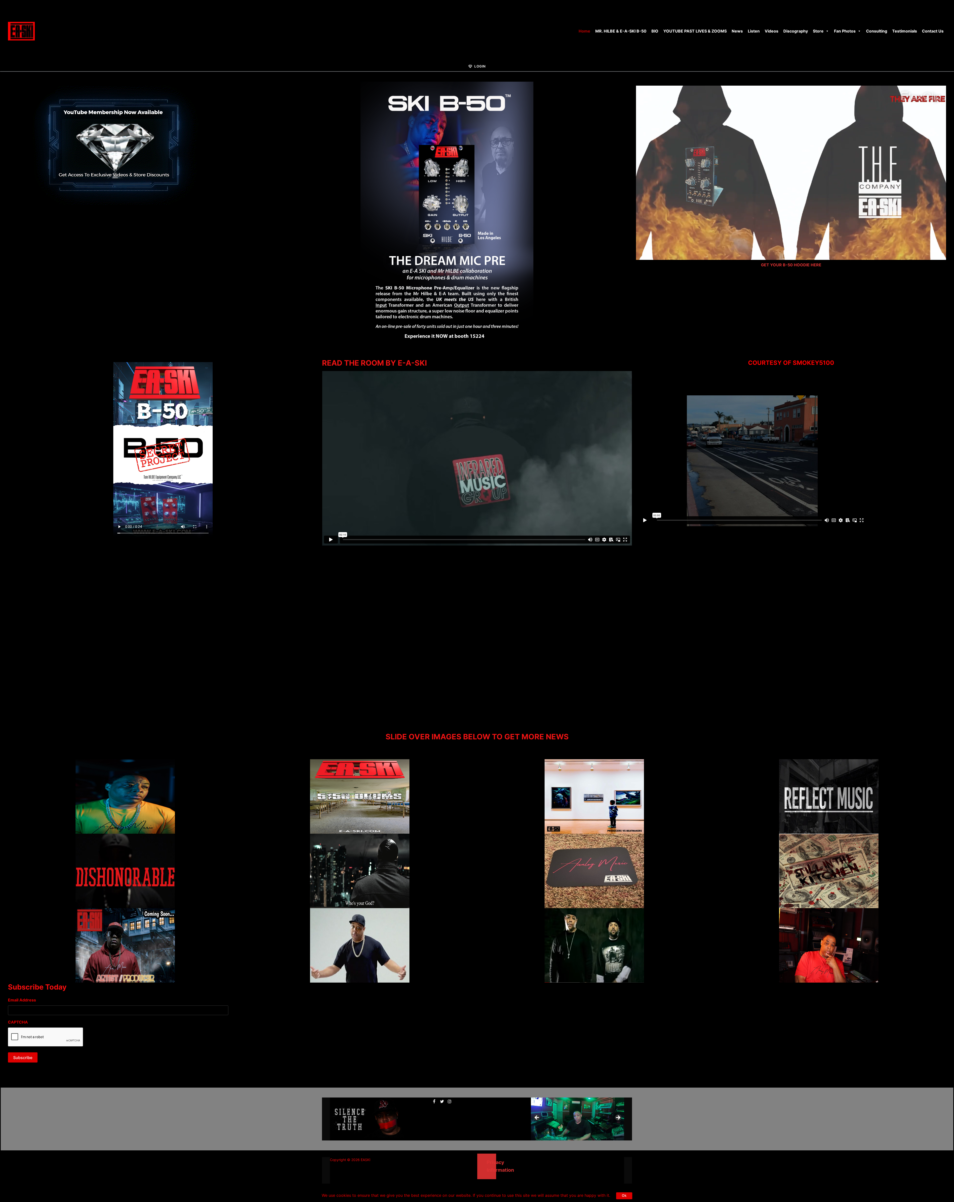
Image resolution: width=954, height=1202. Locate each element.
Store (818, 31)
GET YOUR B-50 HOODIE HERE (791, 264)
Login (480, 66)
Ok (624, 1196)
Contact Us (933, 31)
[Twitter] (442, 1101)
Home (584, 31)
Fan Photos (845, 31)
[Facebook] (434, 1101)
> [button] (618, 1118)
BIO (654, 31)
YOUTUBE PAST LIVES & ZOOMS (695, 31)
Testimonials (904, 31)
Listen (754, 31)
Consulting (876, 31)
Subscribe (22, 1057)
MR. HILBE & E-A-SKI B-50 (620, 31)
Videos (771, 31)
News (737, 31)
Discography (795, 31)
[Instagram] (449, 1101)
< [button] (537, 1118)
